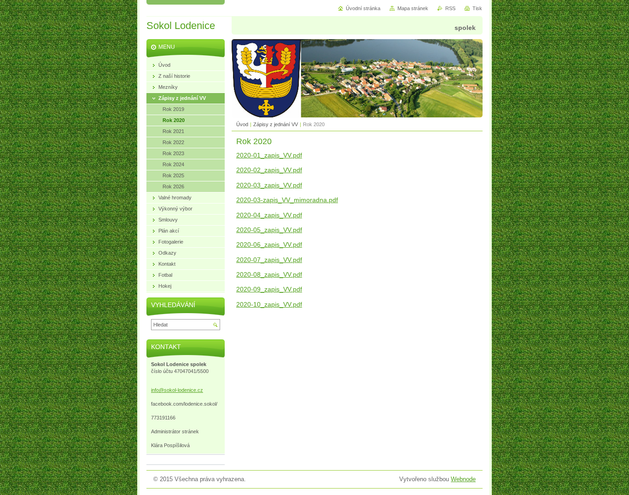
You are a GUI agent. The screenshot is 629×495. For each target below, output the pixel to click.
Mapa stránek (412, 8)
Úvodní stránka (363, 8)
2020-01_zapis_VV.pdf (269, 155)
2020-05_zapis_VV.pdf (269, 229)
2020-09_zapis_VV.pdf (269, 289)
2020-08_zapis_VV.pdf (269, 274)
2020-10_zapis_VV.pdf (269, 304)
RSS (450, 8)
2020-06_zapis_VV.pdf (269, 244)
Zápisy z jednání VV (275, 124)
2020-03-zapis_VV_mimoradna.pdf (287, 200)
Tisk (477, 8)
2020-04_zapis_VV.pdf (269, 215)
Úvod (242, 124)
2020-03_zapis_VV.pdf (269, 185)
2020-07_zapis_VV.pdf (269, 259)
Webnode (463, 479)
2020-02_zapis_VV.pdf (269, 170)
